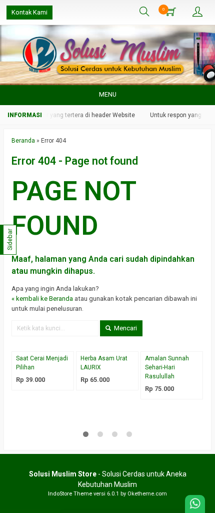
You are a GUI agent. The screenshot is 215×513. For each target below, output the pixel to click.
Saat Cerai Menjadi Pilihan (42, 363)
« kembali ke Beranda (42, 298)
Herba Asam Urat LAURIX (104, 363)
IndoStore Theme (70, 493)
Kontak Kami (30, 12)
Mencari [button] (124, 328)
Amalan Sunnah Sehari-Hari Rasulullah (167, 367)
